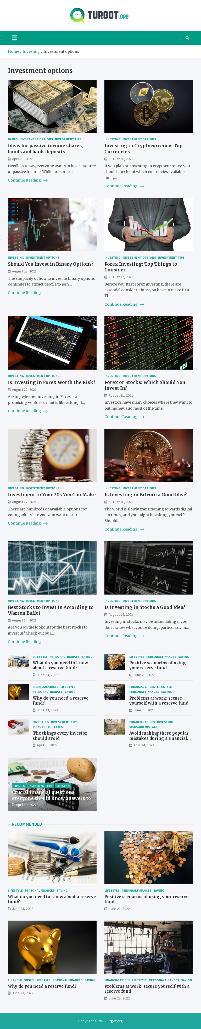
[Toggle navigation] (14, 38)
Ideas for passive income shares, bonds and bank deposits (45, 148)
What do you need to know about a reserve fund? (60, 665)
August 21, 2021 (121, 395)
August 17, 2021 (24, 501)
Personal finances (65, 657)
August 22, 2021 (121, 277)
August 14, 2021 (24, 620)
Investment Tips (68, 139)
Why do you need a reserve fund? (42, 986)
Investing (112, 139)
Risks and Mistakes (48, 727)
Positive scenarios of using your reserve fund (157, 665)
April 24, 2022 (143, 745)
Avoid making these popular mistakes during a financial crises (159, 738)
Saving (87, 657)
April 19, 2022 (26, 804)
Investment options (36, 139)
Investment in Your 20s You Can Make (52, 495)
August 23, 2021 (24, 271)
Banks (13, 139)
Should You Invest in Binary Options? (51, 264)
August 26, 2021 (121, 158)
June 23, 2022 (47, 674)
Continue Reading (25, 180)
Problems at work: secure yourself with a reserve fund (158, 701)
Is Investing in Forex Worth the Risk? (52, 382)
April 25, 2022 (47, 745)
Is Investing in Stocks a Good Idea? (144, 607)
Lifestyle (40, 657)
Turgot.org (114, 1021)
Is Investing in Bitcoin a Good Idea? (145, 495)
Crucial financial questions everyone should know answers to (51, 795)
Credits (19, 786)
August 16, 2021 (121, 501)
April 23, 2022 (22, 158)
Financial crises (45, 687)
